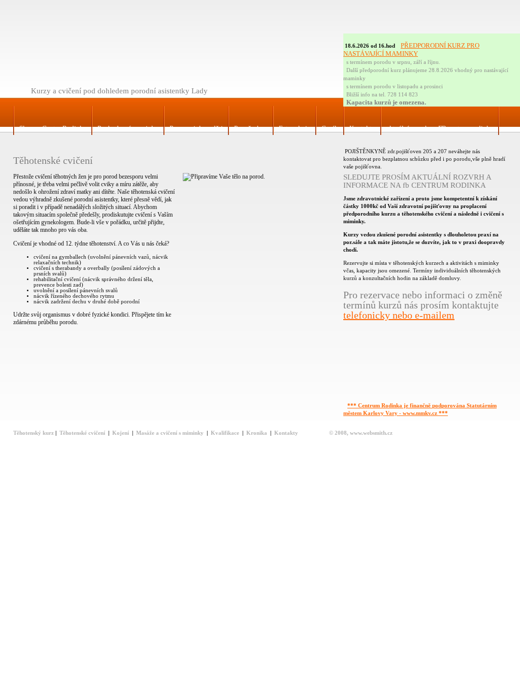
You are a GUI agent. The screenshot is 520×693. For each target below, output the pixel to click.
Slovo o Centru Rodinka (52, 128)
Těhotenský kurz (33, 433)
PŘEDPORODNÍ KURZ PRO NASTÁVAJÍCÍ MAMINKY (411, 49)
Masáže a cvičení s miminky (170, 433)
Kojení (120, 433)
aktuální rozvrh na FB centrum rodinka (439, 128)
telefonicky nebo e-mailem (398, 315)
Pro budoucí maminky (128, 128)
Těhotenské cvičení (82, 433)
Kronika (256, 433)
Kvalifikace (225, 433)
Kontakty (362, 128)
